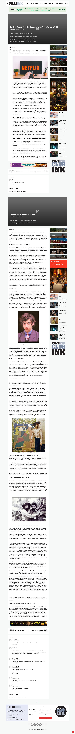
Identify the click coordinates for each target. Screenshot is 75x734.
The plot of (17, 82)
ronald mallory (15, 666)
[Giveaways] (58, 58)
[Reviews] (58, 69)
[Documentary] (58, 47)
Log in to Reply (15, 184)
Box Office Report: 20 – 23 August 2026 (63, 145)
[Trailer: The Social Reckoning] (54, 123)
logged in (16, 191)
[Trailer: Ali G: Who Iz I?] (54, 138)
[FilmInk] (16, 3)
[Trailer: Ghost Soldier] (54, 154)
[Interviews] (58, 63)
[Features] (58, 53)
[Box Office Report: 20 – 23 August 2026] (54, 146)
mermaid (32, 93)
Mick (13, 179)
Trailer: (62, 128)
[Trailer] (58, 74)
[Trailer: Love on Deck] (54, 115)
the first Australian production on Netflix (35, 110)
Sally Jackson (15, 658)
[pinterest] (10, 52)
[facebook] (10, 47)
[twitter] (10, 50)
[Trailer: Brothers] (54, 131)
